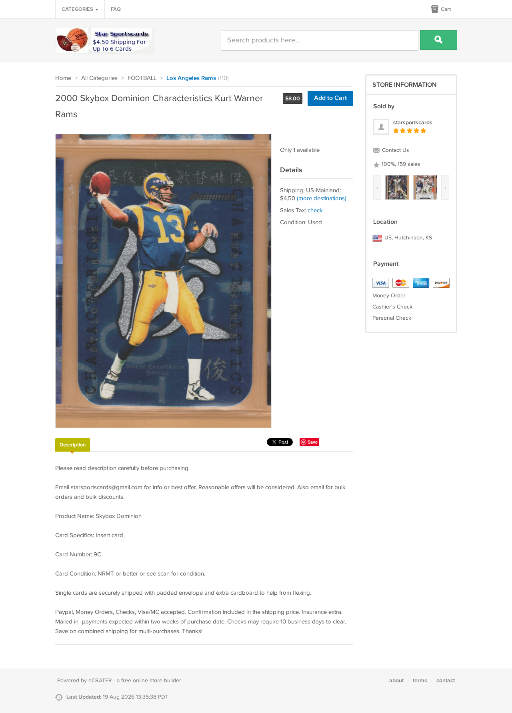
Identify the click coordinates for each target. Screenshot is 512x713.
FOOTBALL (142, 78)
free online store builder (151, 680)
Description (73, 445)
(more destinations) (321, 198)
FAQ (116, 9)
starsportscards (412, 122)
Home (63, 78)
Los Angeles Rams (191, 78)
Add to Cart (330, 98)
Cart (445, 9)
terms (420, 680)
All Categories (99, 78)
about (396, 680)
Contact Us (394, 150)
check (315, 210)
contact (445, 680)
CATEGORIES (78, 9)
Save (313, 442)
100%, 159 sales (400, 164)
